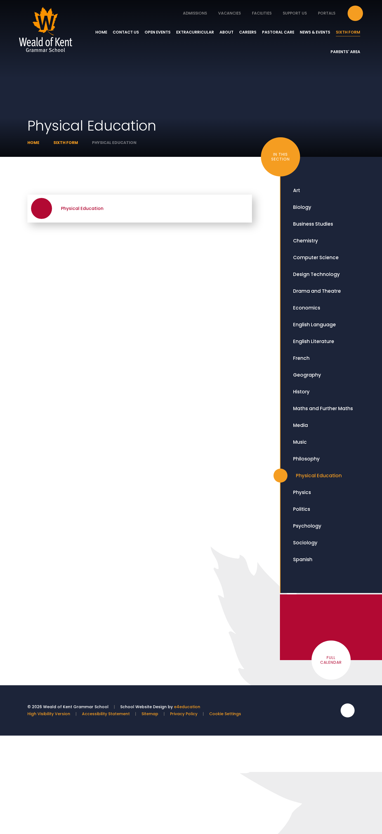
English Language (314, 324)
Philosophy (306, 458)
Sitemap (150, 714)
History (301, 391)
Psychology (307, 526)
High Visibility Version (48, 714)
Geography (307, 375)
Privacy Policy (183, 714)
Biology (302, 207)
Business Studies (313, 224)
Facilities (262, 13)
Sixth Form (65, 142)
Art (296, 190)
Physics (302, 492)
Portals (326, 13)
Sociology (305, 542)
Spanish (302, 559)
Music (300, 442)
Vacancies (229, 13)
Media (300, 425)
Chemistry (305, 240)
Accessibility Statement (106, 714)
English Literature (313, 341)
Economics (306, 307)
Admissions (195, 13)
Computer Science (316, 257)
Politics (301, 509)
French (301, 358)
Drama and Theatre (317, 291)
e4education (187, 707)
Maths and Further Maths (323, 408)
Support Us (295, 13)
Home (33, 142)
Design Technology (316, 274)
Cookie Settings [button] (225, 714)
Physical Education (114, 142)
